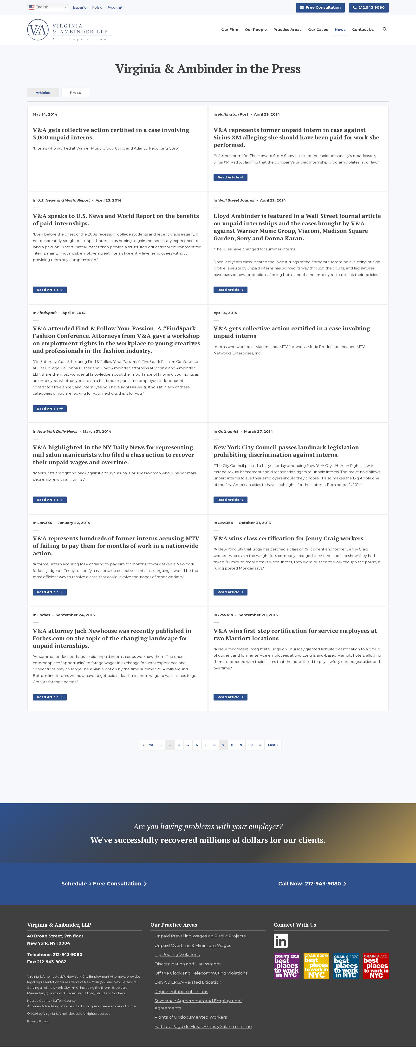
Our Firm (229, 29)
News (340, 29)
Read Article (229, 177)
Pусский (114, 7)
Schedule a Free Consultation (101, 884)
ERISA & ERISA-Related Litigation (188, 982)
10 (252, 745)
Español (80, 7)
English (41, 7)
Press (75, 92)
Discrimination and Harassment (188, 964)
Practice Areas (287, 29)
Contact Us (363, 29)
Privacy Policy (38, 1021)
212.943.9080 (371, 7)
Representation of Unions (181, 991)
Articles (43, 92)
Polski (97, 7)
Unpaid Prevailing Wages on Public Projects (200, 936)
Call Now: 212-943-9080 (309, 884)
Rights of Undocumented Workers (191, 1017)
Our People (256, 29)
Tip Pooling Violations (177, 954)
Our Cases (318, 29)
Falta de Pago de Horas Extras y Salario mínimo (203, 1026)
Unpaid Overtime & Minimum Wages (193, 945)
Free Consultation (323, 7)
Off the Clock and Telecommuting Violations (201, 973)
